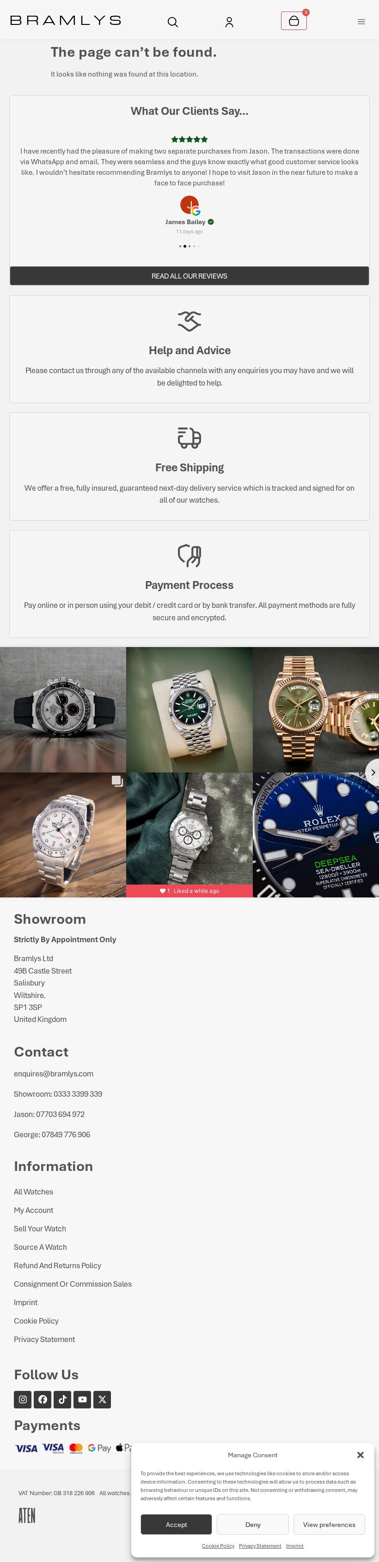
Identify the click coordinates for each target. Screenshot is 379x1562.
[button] (360, 1455)
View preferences (329, 1524)
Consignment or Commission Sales (73, 1283)
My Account (33, 1210)
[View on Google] (189, 205)
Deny (253, 1524)
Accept (176, 1524)
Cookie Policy (218, 1545)
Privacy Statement (260, 1545)
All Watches (33, 1191)
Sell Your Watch (40, 1228)
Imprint (295, 1545)
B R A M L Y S (65, 19)
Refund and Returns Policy (57, 1265)
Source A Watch (40, 1246)
